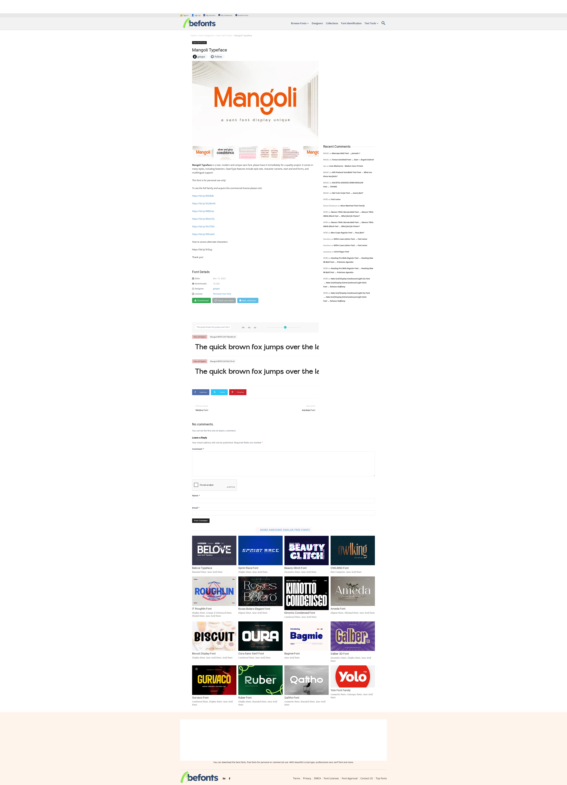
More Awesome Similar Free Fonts (285, 530)
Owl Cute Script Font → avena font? (347, 193)
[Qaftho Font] (306, 680)
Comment (198, 449)
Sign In (184, 15)
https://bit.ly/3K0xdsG (203, 234)
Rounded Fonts (199, 571)
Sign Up (196, 15)
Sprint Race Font (248, 568)
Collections (332, 23)
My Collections (226, 15)
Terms (296, 778)
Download (203, 300)
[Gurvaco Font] (214, 680)
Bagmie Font (292, 653)
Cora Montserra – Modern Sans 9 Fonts (346, 166)
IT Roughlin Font (202, 608)
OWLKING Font (340, 568)
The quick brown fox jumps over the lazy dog (257, 347)
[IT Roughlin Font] (214, 591)
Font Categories (206, 35)
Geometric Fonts (291, 701)
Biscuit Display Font (204, 653)
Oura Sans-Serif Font (251, 653)
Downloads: (201, 283)
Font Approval (349, 778)
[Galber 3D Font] (353, 636)
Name (196, 495)
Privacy (307, 778)
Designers (317, 23)
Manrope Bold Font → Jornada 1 (346, 153)
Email (195, 507)
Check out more (225, 300)
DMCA (317, 778)
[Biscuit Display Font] (214, 635)
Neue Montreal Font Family (352, 205)
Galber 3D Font (340, 653)
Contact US (366, 778)
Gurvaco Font (200, 697)
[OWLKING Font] (353, 550)
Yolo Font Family (341, 690)
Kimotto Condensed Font (299, 612)
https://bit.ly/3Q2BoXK (203, 203)
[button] (383, 24)
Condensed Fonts (292, 616)
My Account (210, 15)
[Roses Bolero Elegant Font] (260, 591)
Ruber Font (245, 697)
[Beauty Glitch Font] (306, 550)
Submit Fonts (243, 15)
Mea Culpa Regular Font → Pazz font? (347, 232)
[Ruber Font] (260, 680)
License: (199, 293)
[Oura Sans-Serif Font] (260, 635)
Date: (197, 278)
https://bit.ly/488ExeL (203, 211)
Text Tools (370, 23)
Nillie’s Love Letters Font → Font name (350, 239)
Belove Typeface (202, 568)
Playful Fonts (198, 615)
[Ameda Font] (353, 591)
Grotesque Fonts (354, 694)
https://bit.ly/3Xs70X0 (203, 226)
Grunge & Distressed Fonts (218, 612)
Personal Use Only (222, 293)
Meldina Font (202, 410)
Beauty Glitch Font (295, 568)
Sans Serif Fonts (224, 35)
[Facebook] (229, 779)
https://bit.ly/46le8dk (203, 195)
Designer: (199, 288)
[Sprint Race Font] (260, 550)
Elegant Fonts (244, 612)
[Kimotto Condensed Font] (306, 593)
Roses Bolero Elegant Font (254, 608)
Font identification (351, 23)
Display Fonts (244, 571)
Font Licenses (331, 778)
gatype (216, 288)
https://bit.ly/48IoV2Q (203, 218)
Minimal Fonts (351, 612)
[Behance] (224, 779)
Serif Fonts (228, 657)
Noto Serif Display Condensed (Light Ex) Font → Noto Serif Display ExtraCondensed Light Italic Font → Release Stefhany (346, 282)
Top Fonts (381, 778)
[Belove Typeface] (214, 550)
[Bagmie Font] (306, 635)
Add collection (249, 300)
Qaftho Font (291, 697)
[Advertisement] (345, 90)
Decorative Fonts (292, 571)
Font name (335, 199)
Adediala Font (308, 410)
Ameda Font (338, 608)
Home (194, 35)
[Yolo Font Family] (353, 676)
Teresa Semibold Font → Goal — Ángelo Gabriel (353, 159)
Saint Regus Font (341, 251)
